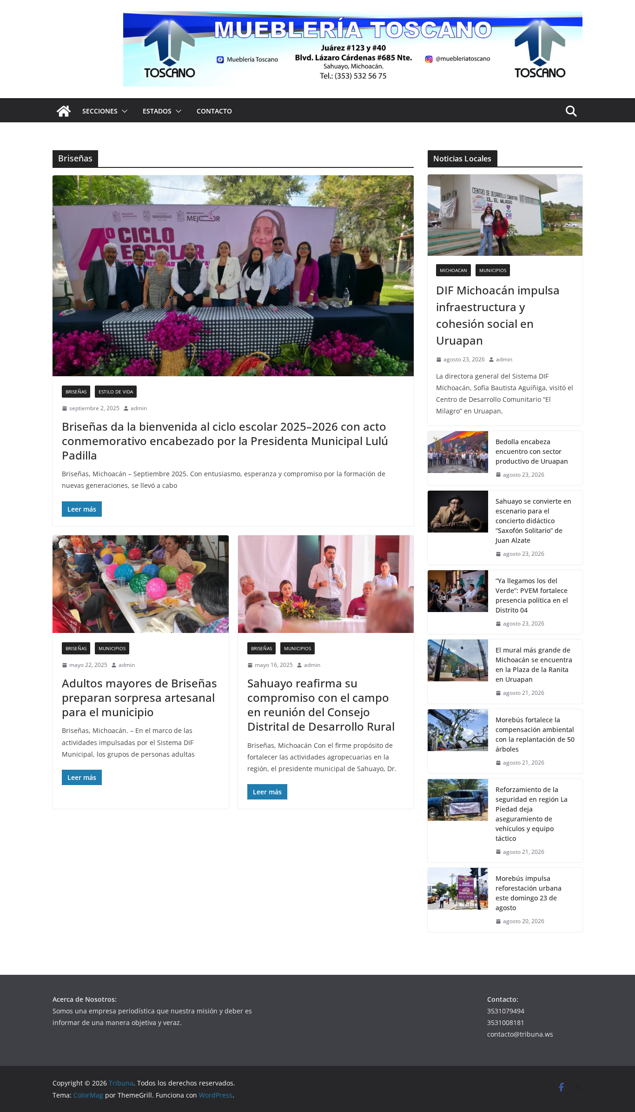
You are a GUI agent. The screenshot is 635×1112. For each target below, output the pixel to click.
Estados (157, 111)
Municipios (112, 648)
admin (139, 408)
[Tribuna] (64, 111)
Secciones (100, 111)
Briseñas (76, 391)
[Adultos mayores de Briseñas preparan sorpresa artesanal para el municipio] (141, 584)
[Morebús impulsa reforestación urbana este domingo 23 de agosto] (458, 900)
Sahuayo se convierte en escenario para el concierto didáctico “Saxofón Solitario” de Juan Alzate (533, 521)
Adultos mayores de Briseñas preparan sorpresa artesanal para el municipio (139, 697)
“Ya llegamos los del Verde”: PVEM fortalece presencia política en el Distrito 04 (532, 595)
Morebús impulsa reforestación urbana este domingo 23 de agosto (529, 893)
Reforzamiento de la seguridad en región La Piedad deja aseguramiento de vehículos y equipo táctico (532, 814)
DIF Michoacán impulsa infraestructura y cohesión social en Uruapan (498, 315)
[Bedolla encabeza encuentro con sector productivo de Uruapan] (458, 458)
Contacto (214, 111)
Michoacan (453, 270)
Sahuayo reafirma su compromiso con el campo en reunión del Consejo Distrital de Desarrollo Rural (321, 704)
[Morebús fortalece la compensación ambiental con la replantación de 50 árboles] (458, 741)
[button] (123, 111)
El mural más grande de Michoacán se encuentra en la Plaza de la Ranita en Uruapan (534, 665)
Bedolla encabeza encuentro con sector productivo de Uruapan (532, 451)
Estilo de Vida (116, 391)
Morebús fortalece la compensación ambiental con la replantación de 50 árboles (535, 734)
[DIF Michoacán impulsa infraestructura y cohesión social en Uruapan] (505, 215)
